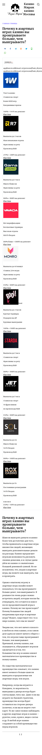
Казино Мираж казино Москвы (29, 9)
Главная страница (9, 23)
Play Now (7, 114)
